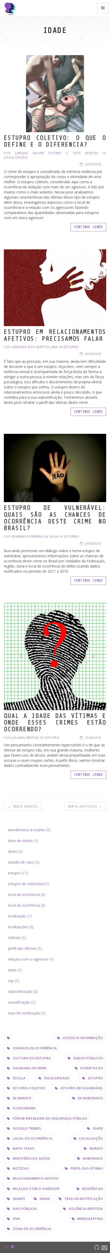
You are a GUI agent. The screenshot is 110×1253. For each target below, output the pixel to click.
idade (97, 1128)
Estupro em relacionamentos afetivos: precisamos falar (55, 335)
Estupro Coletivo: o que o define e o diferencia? (55, 141)
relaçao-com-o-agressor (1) (31, 959)
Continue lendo (88, 227)
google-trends (26, 1128)
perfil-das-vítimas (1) (25, 948)
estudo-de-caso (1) (23, 862)
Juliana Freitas (25, 738)
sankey (18, 1199)
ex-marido (21, 1098)
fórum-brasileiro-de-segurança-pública (49, 1118)
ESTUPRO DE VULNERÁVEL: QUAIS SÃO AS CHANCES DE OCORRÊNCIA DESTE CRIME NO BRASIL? (55, 518)
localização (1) (20, 916)
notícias (20, 1168)
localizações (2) (21, 926)
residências (92, 1189)
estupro (71, 347)
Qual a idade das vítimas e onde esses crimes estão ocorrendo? (55, 722)
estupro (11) (18, 872)
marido (96, 1148)
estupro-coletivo (29, 1088)
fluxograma (24, 1108)
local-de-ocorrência (32, 1138)
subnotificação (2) (23, 991)
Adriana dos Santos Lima (35, 347)
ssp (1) (13, 980)
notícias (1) (17, 937)
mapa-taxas (23, 1148)
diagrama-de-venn (29, 1068)
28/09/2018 (92, 354)
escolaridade (56, 1078)
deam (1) (15, 851)
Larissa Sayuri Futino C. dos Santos (56, 153)
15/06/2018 (92, 738)
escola (19, 1078)
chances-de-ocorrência (34, 1048)
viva (16, 1219)
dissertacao (91, 1068)
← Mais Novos (23, 806)
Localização (16, 157)
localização (90, 1138)
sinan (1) (15, 969)
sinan (44, 1199)
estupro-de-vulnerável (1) (28, 883)
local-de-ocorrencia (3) (26, 894)
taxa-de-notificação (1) (27, 1013)
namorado (92, 1158)
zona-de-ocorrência (31, 1229)
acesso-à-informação (82, 1038)
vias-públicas (24, 1209)
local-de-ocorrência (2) (26, 905)
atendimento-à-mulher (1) (29, 829)
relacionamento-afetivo (35, 1178)
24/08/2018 (92, 543)
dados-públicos (87, 1058)
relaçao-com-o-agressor (36, 1189)
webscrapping (89, 1219)
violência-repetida (85, 1209)
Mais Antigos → (85, 806)
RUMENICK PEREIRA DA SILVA (35, 536)
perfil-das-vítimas (86, 1168)
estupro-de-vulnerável (81, 1088)
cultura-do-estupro (31, 1058)
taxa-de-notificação (83, 1199)
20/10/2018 (92, 164)
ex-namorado (90, 1098)
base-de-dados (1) (23, 840)
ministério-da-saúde (31, 1158)
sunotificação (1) (22, 1002)
